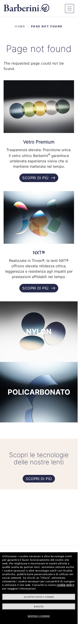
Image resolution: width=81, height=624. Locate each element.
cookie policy (65, 585)
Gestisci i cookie (39, 616)
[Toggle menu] (69, 8)
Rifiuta (38, 606)
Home (20, 26)
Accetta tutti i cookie (39, 597)
